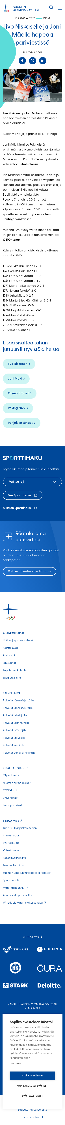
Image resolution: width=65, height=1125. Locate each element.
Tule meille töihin (13, 865)
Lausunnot (9, 663)
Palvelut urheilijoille (15, 715)
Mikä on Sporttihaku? (20, 508)
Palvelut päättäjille (15, 730)
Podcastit (9, 655)
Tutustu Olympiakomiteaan (20, 828)
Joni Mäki (15, 378)
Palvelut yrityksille (14, 738)
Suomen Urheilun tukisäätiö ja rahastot (27, 873)
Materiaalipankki (14, 888)
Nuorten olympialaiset (17, 783)
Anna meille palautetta (17, 895)
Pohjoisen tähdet (20, 422)
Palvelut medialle (13, 745)
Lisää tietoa (16, 1063)
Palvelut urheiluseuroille (18, 708)
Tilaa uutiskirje (12, 678)
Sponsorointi (11, 880)
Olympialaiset (18, 393)
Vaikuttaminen (12, 850)
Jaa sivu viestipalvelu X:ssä (32, 60)
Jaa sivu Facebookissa (22, 60)
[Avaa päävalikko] (59, 8)
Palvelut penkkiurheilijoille (19, 753)
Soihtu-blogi (10, 648)
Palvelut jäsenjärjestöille (18, 700)
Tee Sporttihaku (20, 495)
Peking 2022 (16, 408)
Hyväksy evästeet (32, 1076)
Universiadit (10, 798)
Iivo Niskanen (18, 364)
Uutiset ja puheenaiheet (18, 640)
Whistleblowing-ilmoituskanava (23, 903)
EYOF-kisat (10, 790)
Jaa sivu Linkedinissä (42, 60)
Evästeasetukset (32, 1096)
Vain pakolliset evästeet (32, 1086)
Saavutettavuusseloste (32, 1110)
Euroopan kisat (12, 805)
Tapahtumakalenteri (15, 670)
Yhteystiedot (11, 835)
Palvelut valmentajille (16, 723)
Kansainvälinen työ (14, 858)
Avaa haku (51, 7)
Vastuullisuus (11, 843)
